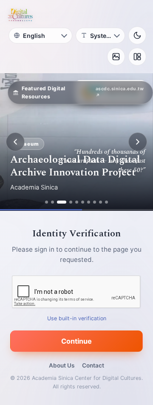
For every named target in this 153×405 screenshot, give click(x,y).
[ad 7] (88, 202)
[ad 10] (106, 202)
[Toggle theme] (137, 35)
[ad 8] (94, 202)
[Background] (116, 57)
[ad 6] (82, 202)
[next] (137, 141)
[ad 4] (70, 202)
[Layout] (137, 57)
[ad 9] (100, 202)
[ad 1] (46, 202)
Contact (93, 365)
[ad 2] (52, 202)
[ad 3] (61, 202)
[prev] (15, 141)
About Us (61, 365)
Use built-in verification (76, 318)
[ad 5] (76, 202)
